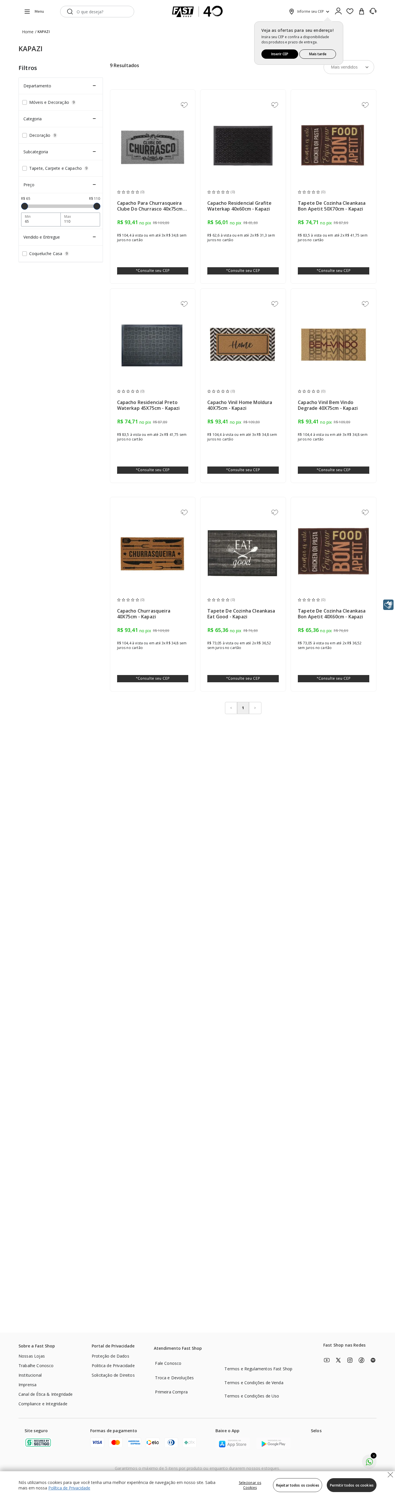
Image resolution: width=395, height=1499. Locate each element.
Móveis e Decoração (52, 102)
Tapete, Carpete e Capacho (58, 168)
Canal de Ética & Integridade (46, 1394)
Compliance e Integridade (43, 1403)
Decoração (42, 135)
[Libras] (388, 605)
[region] (197, 1485)
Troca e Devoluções (174, 1377)
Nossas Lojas (32, 1356)
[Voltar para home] (197, 11)
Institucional (30, 1375)
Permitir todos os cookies (352, 1485)
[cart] (361, 11)
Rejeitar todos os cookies (297, 1485)
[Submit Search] (70, 11)
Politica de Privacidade (113, 1365)
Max (67, 216)
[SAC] (373, 11)
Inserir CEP (279, 53)
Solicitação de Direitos (113, 1375)
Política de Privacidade (69, 1488)
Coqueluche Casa (48, 253)
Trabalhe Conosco (36, 1365)
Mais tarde (317, 53)
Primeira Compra (171, 1392)
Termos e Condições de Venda (253, 1382)
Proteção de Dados (110, 1356)
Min (28, 216)
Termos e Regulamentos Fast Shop (258, 1368)
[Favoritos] (349, 11)
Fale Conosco (168, 1363)
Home (28, 31)
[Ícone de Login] (338, 12)
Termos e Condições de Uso (251, 1396)
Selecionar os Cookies (250, 1485)
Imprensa (27, 1384)
